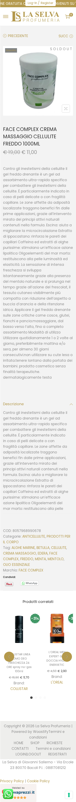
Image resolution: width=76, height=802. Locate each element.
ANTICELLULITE (33, 536)
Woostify (40, 731)
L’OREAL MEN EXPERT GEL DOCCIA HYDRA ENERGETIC (57, 658)
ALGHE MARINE (23, 547)
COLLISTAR (19, 688)
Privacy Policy (12, 781)
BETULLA (42, 547)
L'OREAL (57, 682)
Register (47, 3)
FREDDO (26, 559)
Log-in (32, 3)
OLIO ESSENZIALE (16, 564)
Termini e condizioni (53, 748)
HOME (18, 743)
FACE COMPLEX (31, 570)
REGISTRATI (57, 754)
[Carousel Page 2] (36, 697)
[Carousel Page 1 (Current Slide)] (31, 697)
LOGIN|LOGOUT (28, 754)
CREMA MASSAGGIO (19, 553)
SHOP (35, 743)
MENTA (40, 559)
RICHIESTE (54, 743)
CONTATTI (20, 748)
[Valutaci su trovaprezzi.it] (18, 792)
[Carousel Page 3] (40, 697)
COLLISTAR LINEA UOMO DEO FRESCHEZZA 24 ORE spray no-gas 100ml (19, 662)
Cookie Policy (38, 781)
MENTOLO (56, 559)
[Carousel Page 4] (45, 697)
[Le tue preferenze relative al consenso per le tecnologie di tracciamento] (69, 795)
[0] (67, 16)
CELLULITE (58, 547)
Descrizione (13, 403)
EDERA (43, 553)
